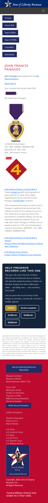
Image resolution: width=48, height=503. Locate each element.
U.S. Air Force (12, 438)
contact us (15, 192)
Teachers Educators (14, 418)
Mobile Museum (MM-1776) (18, 381)
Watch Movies (12, 423)
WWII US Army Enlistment (17, 398)
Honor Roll (9, 25)
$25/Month (28, 315)
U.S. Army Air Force (14, 432)
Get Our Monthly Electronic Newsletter (24, 368)
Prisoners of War (13, 395)
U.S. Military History (14, 443)
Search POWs (11, 40)
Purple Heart (19, 200)
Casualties (9, 47)
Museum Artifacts (14, 376)
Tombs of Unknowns (15, 393)
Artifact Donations (14, 412)
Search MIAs (10, 32)
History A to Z (12, 421)
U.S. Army (10, 429)
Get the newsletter (28, 308)
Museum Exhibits (13, 378)
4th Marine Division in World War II (21, 189)
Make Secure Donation (19, 405)
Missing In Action (13, 390)
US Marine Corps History (17, 252)
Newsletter (9, 54)
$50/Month (12, 323)
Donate (8, 18)
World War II (10, 83)
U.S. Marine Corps (14, 440)
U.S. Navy (10, 435)
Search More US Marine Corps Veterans (23, 255)
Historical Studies (13, 401)
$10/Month (12, 315)
